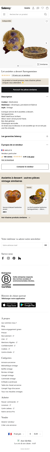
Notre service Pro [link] (8, 412)
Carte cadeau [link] (8, 408)
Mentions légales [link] (9, 342)
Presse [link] (4, 333)
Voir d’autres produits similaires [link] (14, 217)
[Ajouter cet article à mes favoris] (46, 21)
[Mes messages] (38, 8)
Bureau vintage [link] (7, 372)
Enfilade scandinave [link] (9, 382)
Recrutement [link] (7, 336)
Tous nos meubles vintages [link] (12, 392)
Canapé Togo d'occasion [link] (10, 388)
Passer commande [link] (9, 402)
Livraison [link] (6, 405)
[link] (6, 8)
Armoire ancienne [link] (8, 362)
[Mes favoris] (42, 8)
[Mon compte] (33, 8)
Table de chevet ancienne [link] (11, 385)
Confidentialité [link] (8, 346)
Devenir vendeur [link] (7, 422)
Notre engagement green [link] (11, 329)
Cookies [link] (5, 349)
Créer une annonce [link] (8, 425)
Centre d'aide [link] (8, 352)
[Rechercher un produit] (45, 14)
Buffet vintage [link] (6, 369)
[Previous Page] (4, 43)
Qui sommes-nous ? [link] (9, 323)
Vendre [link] (27, 8)
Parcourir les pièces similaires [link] (25, 90)
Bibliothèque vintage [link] (9, 366)
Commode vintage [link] (8, 379)
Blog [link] (3, 326)
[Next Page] (46, 43)
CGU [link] (4, 339)
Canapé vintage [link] (7, 375)
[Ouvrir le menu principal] (4, 14)
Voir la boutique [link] (7, 160)
